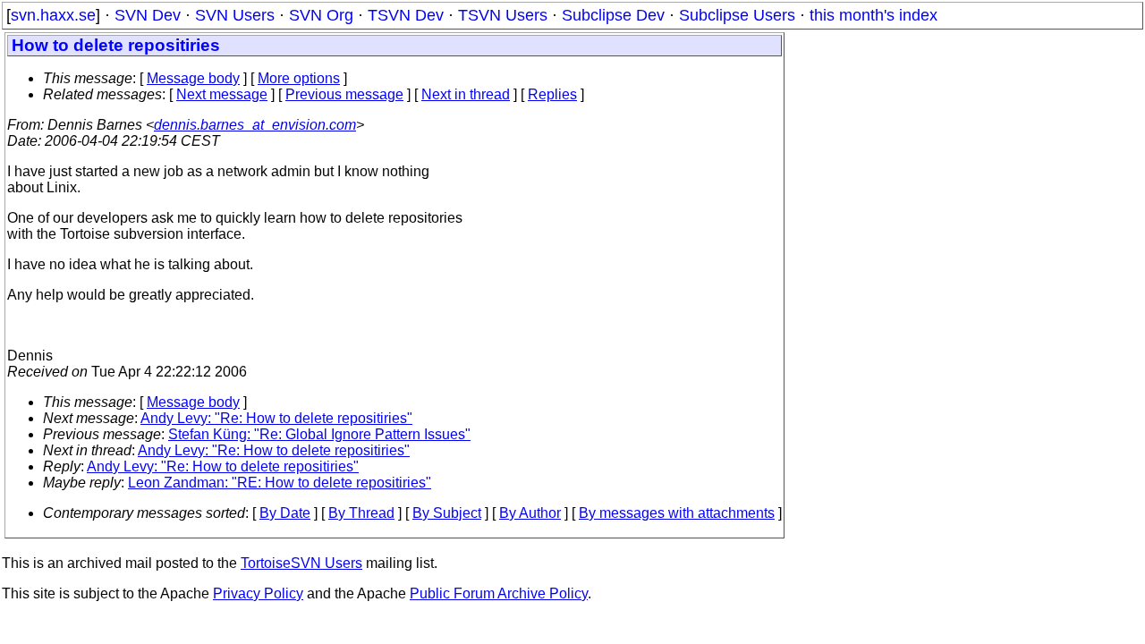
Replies (552, 94)
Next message (221, 94)
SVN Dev (147, 15)
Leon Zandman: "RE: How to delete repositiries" (279, 482)
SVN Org (321, 15)
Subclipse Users (737, 15)
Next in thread (465, 94)
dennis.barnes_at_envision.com (255, 124)
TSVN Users (502, 15)
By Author (530, 513)
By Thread (361, 513)
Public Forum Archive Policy (499, 593)
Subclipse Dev (613, 15)
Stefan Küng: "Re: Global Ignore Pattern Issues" (319, 434)
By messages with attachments (677, 513)
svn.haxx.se (53, 15)
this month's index (873, 15)
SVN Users (235, 15)
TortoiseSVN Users (301, 563)
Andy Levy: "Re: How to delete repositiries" (276, 418)
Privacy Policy (258, 593)
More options (299, 78)
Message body (193, 78)
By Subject (446, 513)
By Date (284, 513)
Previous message (344, 94)
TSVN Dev (406, 15)
